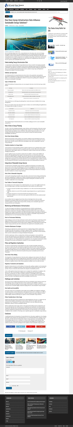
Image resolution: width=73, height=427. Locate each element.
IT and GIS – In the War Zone (60, 45)
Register (7, 418)
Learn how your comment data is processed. (28, 392)
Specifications (8, 408)
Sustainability (21, 25)
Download (7, 411)
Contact (56, 425)
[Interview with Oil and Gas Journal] (51, 53)
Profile (7, 421)
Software (17, 9)
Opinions (30, 9)
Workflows (11, 9)
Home (7, 9)
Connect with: (9, 359)
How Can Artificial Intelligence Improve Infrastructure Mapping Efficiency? (9, 347)
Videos (35, 9)
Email (7, 379)
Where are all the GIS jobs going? (61, 63)
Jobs (47, 9)
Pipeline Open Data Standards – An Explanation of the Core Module (61, 57)
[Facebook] (37, 0)
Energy (17, 25)
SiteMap (67, 425)
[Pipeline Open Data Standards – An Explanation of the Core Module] (51, 59)
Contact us (7, 404)
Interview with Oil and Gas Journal (61, 51)
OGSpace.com (11, 51)
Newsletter (16, 0)
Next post (30, 331)
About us (7, 0)
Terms (64, 425)
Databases (22, 9)
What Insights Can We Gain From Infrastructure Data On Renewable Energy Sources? (41, 347)
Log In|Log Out (21, 0)
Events (44, 9)
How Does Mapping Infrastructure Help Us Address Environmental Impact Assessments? (19, 347)
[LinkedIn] (39, 0)
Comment (8, 367)
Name (7, 375)
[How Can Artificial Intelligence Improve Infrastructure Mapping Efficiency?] (10, 342)
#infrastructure (12, 25)
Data (26, 9)
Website (7, 382)
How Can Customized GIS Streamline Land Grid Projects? (36, 401)
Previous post (22, 331)
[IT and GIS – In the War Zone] (51, 47)
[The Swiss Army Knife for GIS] (58, 25)
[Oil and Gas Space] (36, 5)
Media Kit (11, 0)
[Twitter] (41, 0)
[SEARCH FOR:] (62, 12)
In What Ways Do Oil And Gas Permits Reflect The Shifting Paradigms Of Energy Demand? (31, 347)
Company (39, 9)
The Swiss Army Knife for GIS (57, 29)
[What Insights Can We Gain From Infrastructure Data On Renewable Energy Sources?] (41, 342)
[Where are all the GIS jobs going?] (51, 65)
